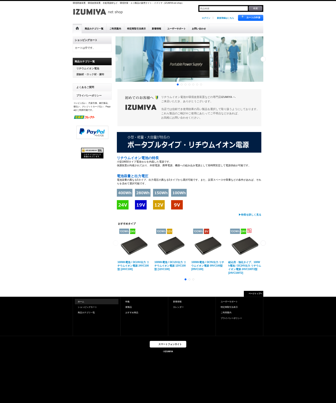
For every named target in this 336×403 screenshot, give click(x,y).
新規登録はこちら (225, 18)
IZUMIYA (168, 351)
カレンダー (178, 307)
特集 (127, 301)
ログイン (206, 18)
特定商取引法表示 (229, 307)
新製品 (128, 307)
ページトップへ (255, 293)
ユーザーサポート (229, 301)
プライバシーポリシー (89, 95)
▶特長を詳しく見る (250, 214)
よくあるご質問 (85, 87)
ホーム (81, 301)
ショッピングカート (87, 307)
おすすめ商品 (131, 312)
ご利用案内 (226, 312)
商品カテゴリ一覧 (86, 312)
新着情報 (177, 301)
